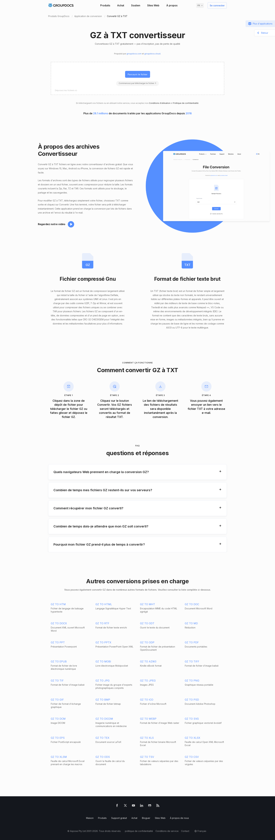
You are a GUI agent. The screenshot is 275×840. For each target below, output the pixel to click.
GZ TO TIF (57, 680)
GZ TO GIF (57, 699)
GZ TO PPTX (103, 642)
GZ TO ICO (146, 699)
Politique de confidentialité (185, 103)
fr (198, 5)
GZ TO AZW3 (148, 661)
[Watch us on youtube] (133, 806)
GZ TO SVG (192, 718)
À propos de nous (179, 818)
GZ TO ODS (102, 756)
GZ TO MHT (147, 604)
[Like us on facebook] (117, 806)
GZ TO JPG (102, 680)
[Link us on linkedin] (141, 806)
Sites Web (153, 5)
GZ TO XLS (147, 737)
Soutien (135, 5)
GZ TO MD (191, 623)
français (201, 831)
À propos (171, 5)
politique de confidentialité (139, 831)
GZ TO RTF (102, 623)
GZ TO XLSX (192, 737)
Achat (120, 5)
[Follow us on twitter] (125, 806)
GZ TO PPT (58, 642)
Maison (90, 818)
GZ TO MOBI (103, 661)
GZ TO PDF (192, 642)
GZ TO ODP (147, 642)
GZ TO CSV (192, 756)
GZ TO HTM (58, 604)
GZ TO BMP (102, 699)
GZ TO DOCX (59, 623)
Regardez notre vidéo (51, 224)
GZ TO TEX (102, 737)
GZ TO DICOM (104, 718)
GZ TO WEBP (148, 718)
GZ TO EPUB (59, 661)
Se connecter (217, 5)
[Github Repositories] (149, 806)
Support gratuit (119, 818)
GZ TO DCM (58, 718)
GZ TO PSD (192, 699)
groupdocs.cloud (152, 53)
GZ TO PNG (192, 680)
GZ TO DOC (192, 604)
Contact (185, 831)
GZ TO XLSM (59, 756)
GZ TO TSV (147, 756)
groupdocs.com (134, 53)
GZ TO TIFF (192, 661)
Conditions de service (167, 831)
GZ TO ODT (147, 623)
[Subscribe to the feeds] (157, 806)
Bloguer (146, 818)
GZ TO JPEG (148, 680)
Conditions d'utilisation (159, 103)
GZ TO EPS (58, 737)
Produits (105, 5)
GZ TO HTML (103, 604)
